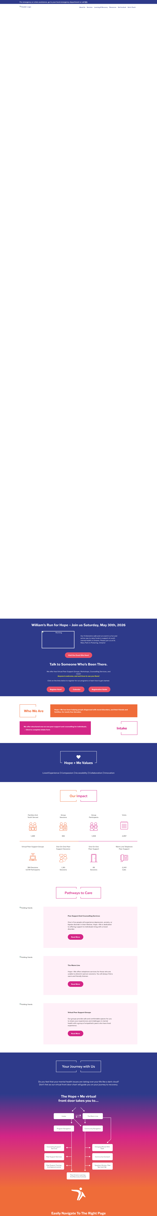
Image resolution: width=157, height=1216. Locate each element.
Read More (75, 937)
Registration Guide (99, 689)
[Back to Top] (154, 1212)
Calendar (76, 689)
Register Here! (56, 689)
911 (86, 2)
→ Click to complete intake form (37, 730)
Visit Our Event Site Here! (78, 655)
